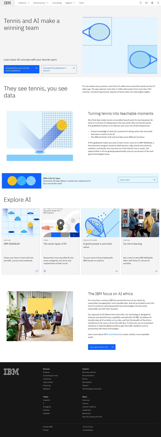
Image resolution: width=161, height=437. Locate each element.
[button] (152, 3)
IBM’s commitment (112, 334)
